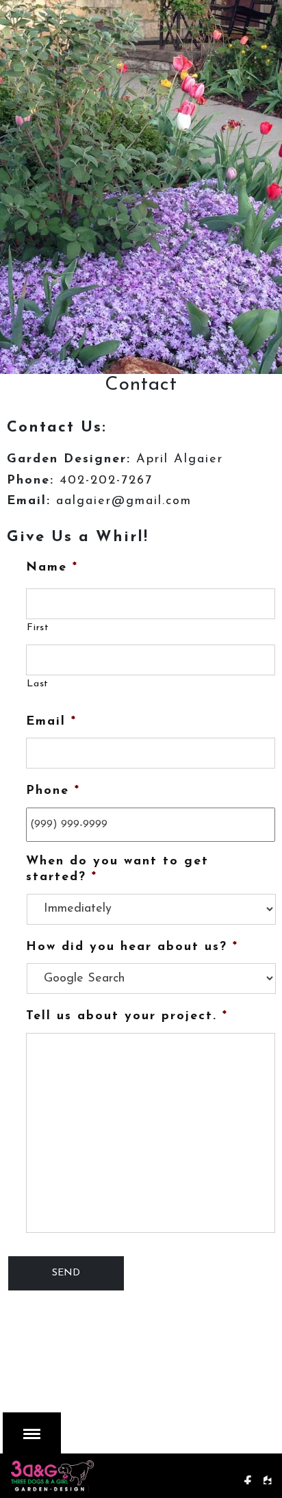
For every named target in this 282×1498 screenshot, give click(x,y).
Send (66, 1273)
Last (38, 684)
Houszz (272, 1473)
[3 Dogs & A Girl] (86, 1473)
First (38, 628)
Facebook (252, 1473)
